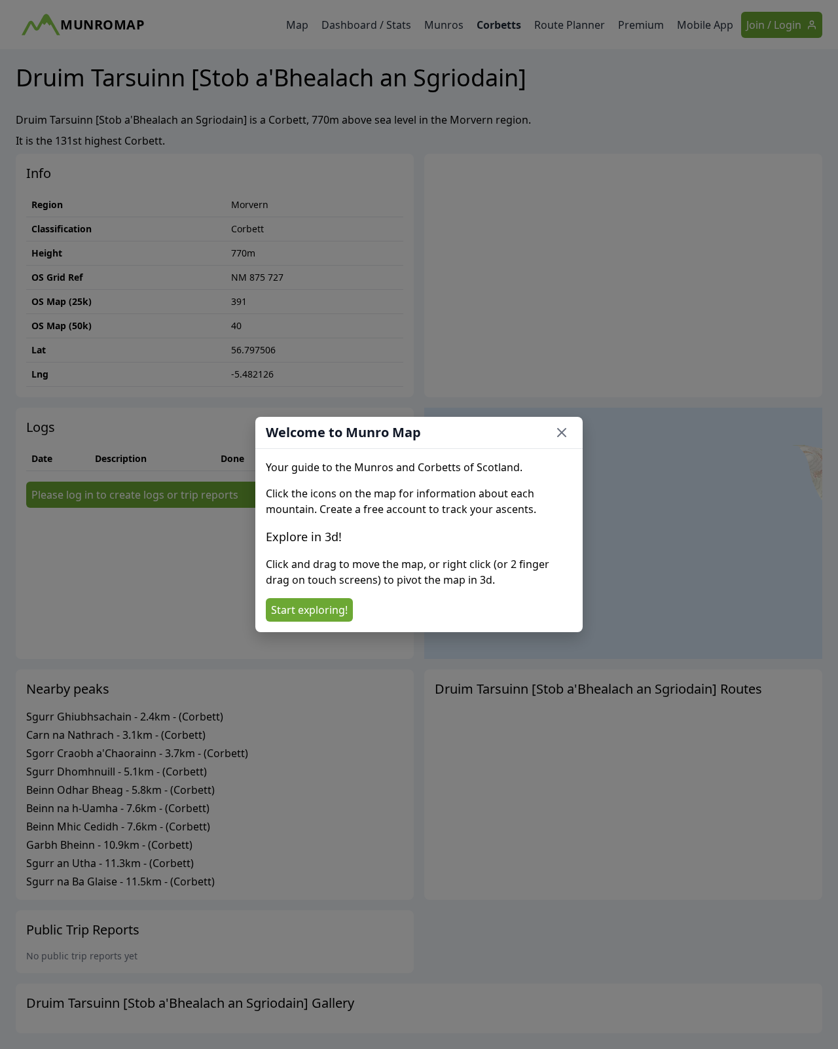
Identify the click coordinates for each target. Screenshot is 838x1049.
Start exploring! (309, 610)
